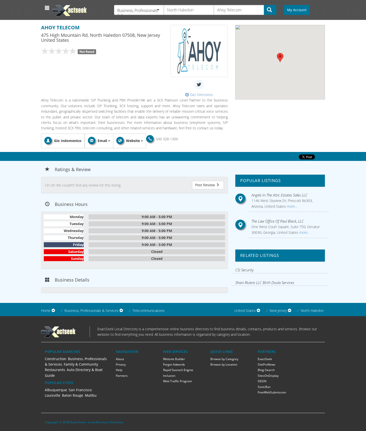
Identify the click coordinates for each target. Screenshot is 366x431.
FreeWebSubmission (272, 392)
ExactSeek (265, 359)
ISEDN (262, 381)
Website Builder (174, 359)
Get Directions (201, 94)
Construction (55, 358)
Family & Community (81, 364)
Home (46, 310)
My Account (296, 9)
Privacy (121, 364)
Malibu (91, 395)
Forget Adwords (174, 364)
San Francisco (80, 389)
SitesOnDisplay (268, 376)
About (120, 359)
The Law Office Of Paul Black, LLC (277, 221)
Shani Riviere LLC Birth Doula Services (264, 282)
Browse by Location (223, 364)
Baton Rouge (72, 395)
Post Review (205, 185)
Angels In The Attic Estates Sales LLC (279, 194)
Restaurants (55, 369)
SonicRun (264, 387)
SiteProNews (266, 364)
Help (119, 370)
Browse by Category (224, 359)
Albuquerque (56, 389)
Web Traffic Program (177, 381)
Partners (122, 376)
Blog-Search (266, 370)
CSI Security (244, 269)
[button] (48, 8)
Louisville (52, 395)
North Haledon (312, 310)
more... (291, 206)
